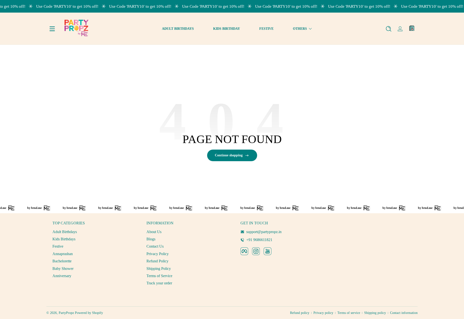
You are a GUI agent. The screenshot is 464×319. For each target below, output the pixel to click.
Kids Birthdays (63, 239)
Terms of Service (159, 276)
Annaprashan (62, 254)
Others (300, 28)
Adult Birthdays (64, 232)
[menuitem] (91, 232)
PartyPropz (66, 313)
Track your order (159, 283)
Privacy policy (323, 313)
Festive (57, 246)
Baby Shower (62, 268)
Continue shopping (229, 155)
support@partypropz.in (264, 232)
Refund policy (299, 313)
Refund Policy (157, 261)
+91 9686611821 (259, 240)
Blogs (150, 239)
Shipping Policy (158, 268)
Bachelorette (62, 261)
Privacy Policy (157, 254)
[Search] (389, 29)
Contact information (404, 313)
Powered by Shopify (89, 313)
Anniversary (61, 276)
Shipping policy (375, 313)
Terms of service (348, 313)
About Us (153, 232)
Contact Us (155, 246)
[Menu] (52, 29)
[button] (388, 29)
